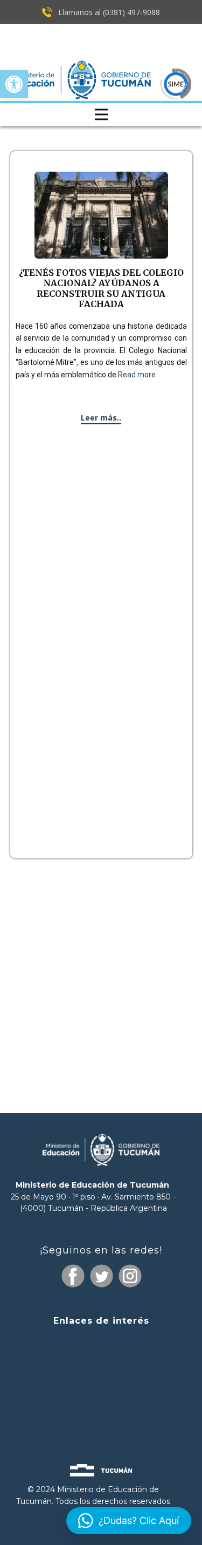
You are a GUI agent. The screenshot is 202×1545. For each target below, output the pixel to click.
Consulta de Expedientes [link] (101, 1342)
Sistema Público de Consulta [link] (101, 1363)
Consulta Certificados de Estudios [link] (101, 1403)
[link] (14, 84)
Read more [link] (137, 374)
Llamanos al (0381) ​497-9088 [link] (108, 12)
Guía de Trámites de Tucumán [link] (101, 1382)
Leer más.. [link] (101, 417)
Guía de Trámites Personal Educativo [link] (101, 1421)
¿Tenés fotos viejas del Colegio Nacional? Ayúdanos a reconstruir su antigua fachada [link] (101, 288)
